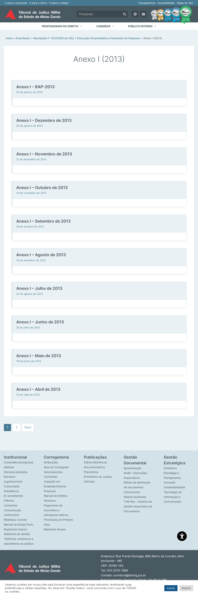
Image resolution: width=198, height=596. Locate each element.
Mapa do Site (185, 2)
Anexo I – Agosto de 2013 (41, 254)
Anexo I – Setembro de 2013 (43, 221)
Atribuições (51, 462)
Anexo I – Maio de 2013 (38, 355)
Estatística (170, 468)
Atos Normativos (94, 467)
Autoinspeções (53, 472)
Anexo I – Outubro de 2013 (42, 187)
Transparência (146, 2)
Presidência (11, 491)
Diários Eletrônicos (95, 462)
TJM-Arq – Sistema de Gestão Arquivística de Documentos (138, 506)
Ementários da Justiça (98, 476)
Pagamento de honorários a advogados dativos (56, 510)
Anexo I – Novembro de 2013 (44, 154)
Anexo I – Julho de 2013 (39, 288)
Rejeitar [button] (186, 588)
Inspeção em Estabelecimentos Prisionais (55, 486)
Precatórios (91, 472)
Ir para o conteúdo (16, 2)
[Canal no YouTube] (135, 14)
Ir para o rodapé (58, 2)
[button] (62, 26)
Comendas (10, 505)
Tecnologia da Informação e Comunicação (173, 496)
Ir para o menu (38, 2)
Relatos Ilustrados (135, 497)
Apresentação (132, 468)
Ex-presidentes (13, 495)
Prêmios (9, 500)
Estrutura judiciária (15, 472)
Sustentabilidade (174, 487)
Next (27, 427)
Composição (12, 486)
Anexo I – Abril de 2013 (38, 389)
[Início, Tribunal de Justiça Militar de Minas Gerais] (32, 14)
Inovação (169, 482)
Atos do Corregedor (56, 467)
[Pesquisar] (124, 14)
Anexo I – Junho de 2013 (40, 322)
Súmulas (89, 481)
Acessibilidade (166, 2)
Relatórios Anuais (54, 529)
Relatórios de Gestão (17, 534)
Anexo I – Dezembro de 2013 (44, 120)
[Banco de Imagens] (143, 14)
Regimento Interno (15, 529)
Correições (50, 476)
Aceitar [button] (171, 588)
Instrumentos (132, 492)
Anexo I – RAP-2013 (35, 86)
